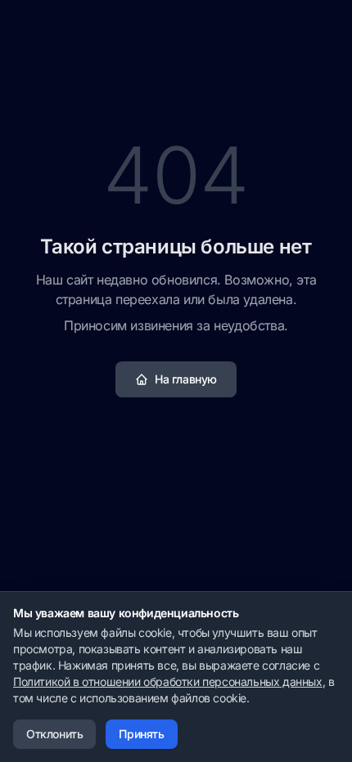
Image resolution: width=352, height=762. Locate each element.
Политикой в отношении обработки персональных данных (168, 681)
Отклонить (54, 734)
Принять (141, 734)
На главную (186, 379)
